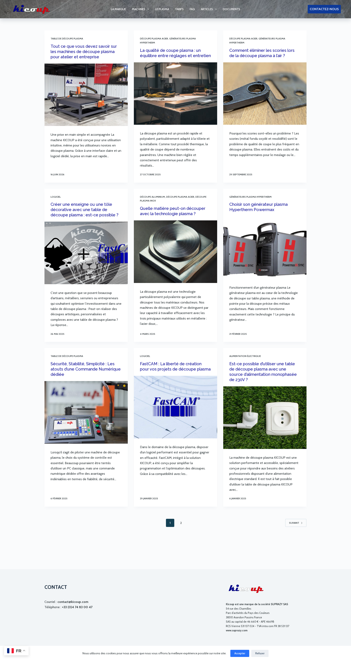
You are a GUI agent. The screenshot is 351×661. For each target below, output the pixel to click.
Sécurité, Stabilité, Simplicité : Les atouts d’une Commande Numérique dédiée (86, 369)
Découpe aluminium (152, 196)
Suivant (294, 522)
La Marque (118, 9)
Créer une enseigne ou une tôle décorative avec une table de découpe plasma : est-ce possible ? (84, 209)
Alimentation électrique (245, 356)
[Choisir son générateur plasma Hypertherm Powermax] (265, 247)
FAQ (192, 9)
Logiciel (56, 196)
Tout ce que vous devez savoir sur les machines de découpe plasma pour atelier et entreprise (84, 51)
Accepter (239, 653)
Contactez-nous (324, 9)
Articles (207, 9)
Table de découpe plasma (67, 38)
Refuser (259, 653)
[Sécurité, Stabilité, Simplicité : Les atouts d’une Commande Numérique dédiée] (86, 412)
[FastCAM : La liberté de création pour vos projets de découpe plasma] (175, 407)
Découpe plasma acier (154, 38)
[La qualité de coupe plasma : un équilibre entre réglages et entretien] (175, 93)
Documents (231, 9)
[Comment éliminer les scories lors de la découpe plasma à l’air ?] (265, 93)
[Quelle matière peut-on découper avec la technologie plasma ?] (175, 251)
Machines (138, 9)
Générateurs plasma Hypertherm (250, 196)
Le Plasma (162, 9)
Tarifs (179, 9)
